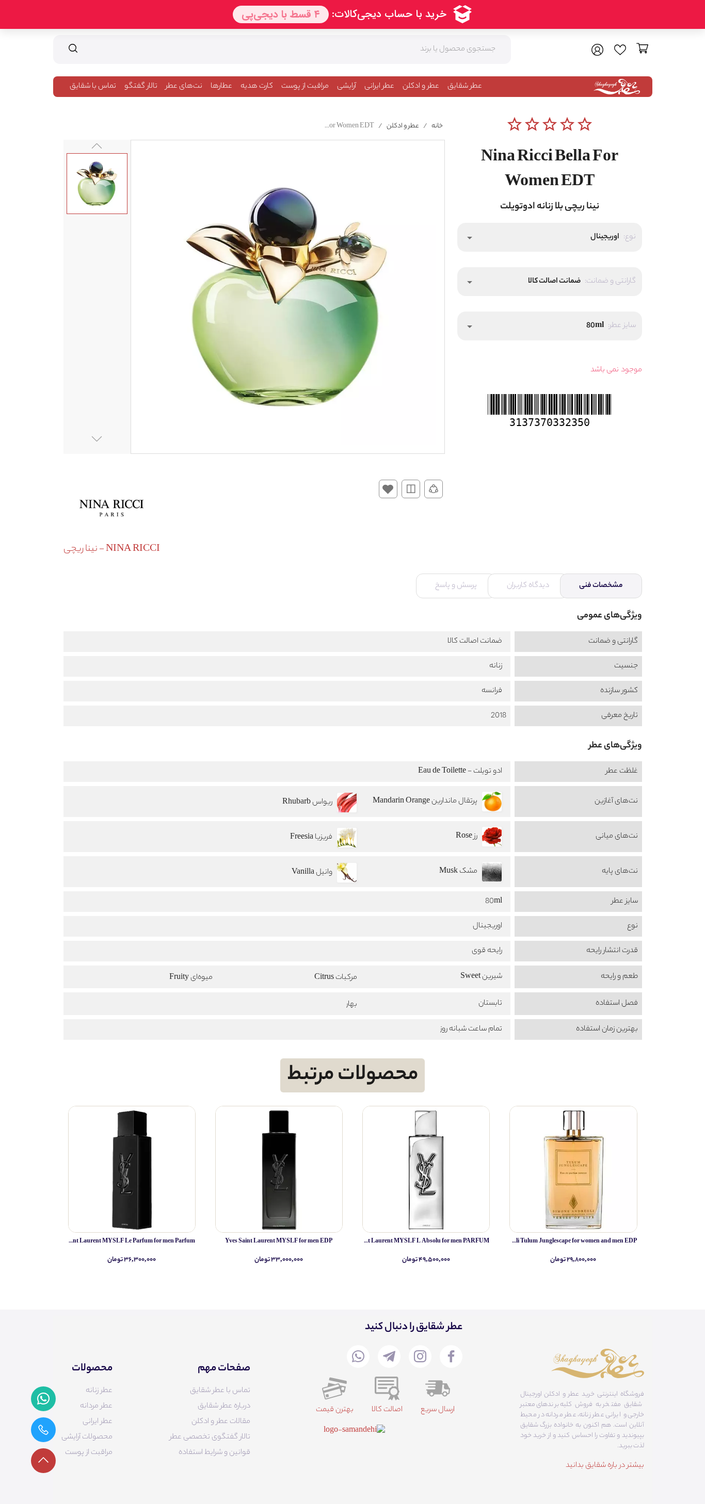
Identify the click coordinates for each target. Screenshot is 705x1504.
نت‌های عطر (184, 86)
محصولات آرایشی (87, 1437)
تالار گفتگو (140, 86)
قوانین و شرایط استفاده (214, 1453)
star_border (514, 124)
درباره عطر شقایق (224, 1406)
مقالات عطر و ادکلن (220, 1422)
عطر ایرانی (379, 86)
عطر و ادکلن (421, 86)
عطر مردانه (96, 1406)
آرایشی (346, 86)
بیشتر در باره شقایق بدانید (605, 1466)
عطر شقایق (464, 86)
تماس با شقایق (93, 86)
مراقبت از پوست (305, 86)
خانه (437, 126)
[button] (549, 237)
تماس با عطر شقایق (220, 1391)
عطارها (221, 86)
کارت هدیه (257, 86)
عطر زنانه (99, 1391)
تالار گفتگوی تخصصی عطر (210, 1437)
